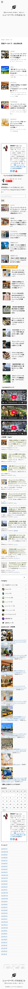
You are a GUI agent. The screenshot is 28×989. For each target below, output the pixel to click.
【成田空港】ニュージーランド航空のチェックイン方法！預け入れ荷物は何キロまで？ (14, 750)
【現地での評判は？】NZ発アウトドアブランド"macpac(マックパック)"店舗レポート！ (17, 442)
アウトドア (19, 92)
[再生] (3, 402)
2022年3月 (4, 916)
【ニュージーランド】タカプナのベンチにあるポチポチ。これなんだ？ (17, 495)
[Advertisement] (14, 27)
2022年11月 (4, 895)
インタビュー (13, 110)
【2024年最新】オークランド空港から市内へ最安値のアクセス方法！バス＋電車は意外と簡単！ (13, 718)
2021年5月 (4, 942)
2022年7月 (4, 907)
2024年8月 (4, 857)
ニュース (16, 544)
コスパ (13, 61)
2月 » (4, 810)
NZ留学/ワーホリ (9, 967)
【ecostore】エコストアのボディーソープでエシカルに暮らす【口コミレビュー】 (17, 564)
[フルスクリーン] (25, 402)
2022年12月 (4, 892)
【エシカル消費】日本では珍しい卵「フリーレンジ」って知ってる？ (17, 455)
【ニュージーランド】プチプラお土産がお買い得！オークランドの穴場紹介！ (18, 55)
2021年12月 (4, 922)
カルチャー (21, 75)
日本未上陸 (15, 131)
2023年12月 (4, 875)
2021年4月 (4, 945)
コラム (14, 461)
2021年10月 (4, 928)
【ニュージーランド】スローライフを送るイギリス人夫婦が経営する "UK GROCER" (18, 106)
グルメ (13, 966)
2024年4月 (4, 869)
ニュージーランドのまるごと (14, 15)
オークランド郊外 (16, 94)
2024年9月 (4, 854)
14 (14, 801)
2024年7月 (4, 860)
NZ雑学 (12, 75)
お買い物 (16, 59)
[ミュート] (22, 402)
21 (14, 804)
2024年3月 (4, 872)
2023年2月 (4, 887)
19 (6, 804)
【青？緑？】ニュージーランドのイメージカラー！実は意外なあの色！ (18, 71)
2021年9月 (4, 931)
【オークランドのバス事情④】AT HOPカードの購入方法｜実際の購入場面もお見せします (14, 779)
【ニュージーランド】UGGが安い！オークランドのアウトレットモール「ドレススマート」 (13, 687)
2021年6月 (4, 939)
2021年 (7, 39)
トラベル (16, 516)
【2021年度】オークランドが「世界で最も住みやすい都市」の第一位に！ (17, 537)
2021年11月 (4, 925)
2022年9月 (4, 901)
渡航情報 (16, 530)
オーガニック (19, 129)
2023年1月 (4, 890)
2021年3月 (4, 948)
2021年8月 (4, 933)
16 (21, 801)
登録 (2, 200)
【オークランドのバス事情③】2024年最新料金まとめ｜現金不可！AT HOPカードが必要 (14, 657)
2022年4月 (4, 913)
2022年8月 (4, 904)
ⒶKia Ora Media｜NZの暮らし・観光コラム (14, 983)
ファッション (16, 449)
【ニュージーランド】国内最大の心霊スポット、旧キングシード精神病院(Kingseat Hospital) (17, 509)
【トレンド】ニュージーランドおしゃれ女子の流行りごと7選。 (18, 343)
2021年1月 (4, 954)
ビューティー (17, 558)
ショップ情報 (15, 96)
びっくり (16, 75)
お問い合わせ (16, 764)
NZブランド (13, 92)
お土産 (11, 59)
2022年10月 (4, 898)
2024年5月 (4, 866)
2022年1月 (4, 919)
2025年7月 (4, 849)
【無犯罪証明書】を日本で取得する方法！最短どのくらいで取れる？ (17, 523)
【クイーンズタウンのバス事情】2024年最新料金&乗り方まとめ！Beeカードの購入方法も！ (14, 735)
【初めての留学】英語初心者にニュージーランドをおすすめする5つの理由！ (18, 260)
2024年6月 (4, 863)
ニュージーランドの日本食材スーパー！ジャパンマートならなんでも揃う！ (18, 235)
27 (10, 807)
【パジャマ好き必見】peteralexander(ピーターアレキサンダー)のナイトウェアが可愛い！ (18, 297)
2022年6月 (4, 910)
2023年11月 (4, 878)
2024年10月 (4, 852)
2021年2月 (4, 951)
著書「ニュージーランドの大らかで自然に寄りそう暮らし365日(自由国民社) (17, 166)
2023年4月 (4, 884)
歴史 (15, 77)
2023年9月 (4, 881)
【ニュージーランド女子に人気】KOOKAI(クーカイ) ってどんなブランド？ (17, 481)
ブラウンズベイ (18, 61)
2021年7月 (4, 936)
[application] (14, 397)
